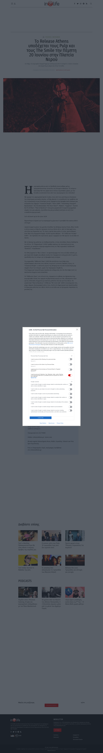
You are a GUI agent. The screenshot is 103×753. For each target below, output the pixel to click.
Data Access (51, 423)
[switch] (70, 359)
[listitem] (51, 356)
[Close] (77, 330)
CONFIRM (40, 417)
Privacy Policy (60, 423)
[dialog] (51, 376)
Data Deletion (43, 423)
